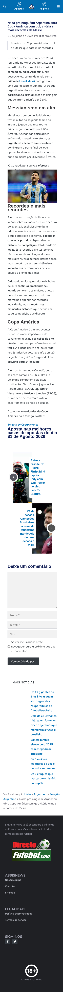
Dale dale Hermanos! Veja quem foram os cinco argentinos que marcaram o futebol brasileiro (44, 725)
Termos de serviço (16, 920)
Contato (10, 886)
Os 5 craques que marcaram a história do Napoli (43, 778)
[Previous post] (13, 477)
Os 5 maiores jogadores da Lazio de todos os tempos (43, 763)
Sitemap (10, 892)
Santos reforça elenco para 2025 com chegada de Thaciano (42, 746)
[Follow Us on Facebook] (7, 941)
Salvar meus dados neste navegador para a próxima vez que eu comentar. (33, 646)
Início (27, 794)
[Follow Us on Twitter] (14, 941)
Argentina (40, 794)
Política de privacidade (18, 913)
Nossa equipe (13, 880)
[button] (4, 6)
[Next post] (51, 528)
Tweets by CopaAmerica (23, 424)
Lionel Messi (27, 81)
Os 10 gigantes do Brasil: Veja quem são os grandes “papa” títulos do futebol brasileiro (42, 701)
